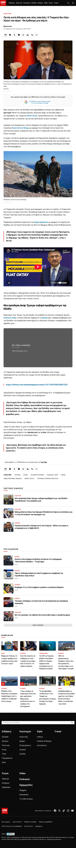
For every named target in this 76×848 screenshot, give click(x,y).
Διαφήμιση (38, 826)
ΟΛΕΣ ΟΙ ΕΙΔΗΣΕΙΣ (38, 625)
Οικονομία (26, 3)
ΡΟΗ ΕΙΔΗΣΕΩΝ (11, 549)
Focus (51, 3)
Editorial (5, 779)
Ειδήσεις (12, 3)
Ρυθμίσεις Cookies (30, 822)
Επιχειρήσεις (25, 745)
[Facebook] (55, 810)
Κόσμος (40, 3)
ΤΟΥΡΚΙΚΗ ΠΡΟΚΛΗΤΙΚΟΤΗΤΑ (47, 478)
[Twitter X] (59, 810)
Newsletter (24, 794)
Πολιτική (19, 3)
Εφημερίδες (26, 785)
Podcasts (24, 779)
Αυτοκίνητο (42, 745)
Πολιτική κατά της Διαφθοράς (12, 826)
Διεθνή (22, 754)
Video (22, 773)
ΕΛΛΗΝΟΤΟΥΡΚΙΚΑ (37, 475)
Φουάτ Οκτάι (32, 116)
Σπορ (4, 749)
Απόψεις (6, 783)
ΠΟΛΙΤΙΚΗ (7, 13)
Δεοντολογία (17, 822)
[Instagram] (68, 810)
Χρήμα (22, 741)
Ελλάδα (34, 3)
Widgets (22, 790)
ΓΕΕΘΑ (63, 475)
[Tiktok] (64, 810)
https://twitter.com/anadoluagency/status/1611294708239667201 (37, 384)
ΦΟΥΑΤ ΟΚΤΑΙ (29, 478)
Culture (40, 737)
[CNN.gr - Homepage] (3, 3)
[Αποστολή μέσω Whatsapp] (23, 35)
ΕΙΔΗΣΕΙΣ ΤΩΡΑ (52, 475)
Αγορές (22, 749)
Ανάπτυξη (23, 737)
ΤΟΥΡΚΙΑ (17, 475)
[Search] (72, 722)
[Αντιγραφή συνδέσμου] (32, 35)
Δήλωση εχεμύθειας (45, 822)
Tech (4, 754)
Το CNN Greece (26, 799)
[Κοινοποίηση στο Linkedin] (28, 35)
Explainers (6, 787)
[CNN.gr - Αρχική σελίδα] (5, 811)
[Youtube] (72, 810)
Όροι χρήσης (6, 822)
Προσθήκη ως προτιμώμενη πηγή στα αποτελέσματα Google (39, 102)
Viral (4, 762)
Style (46, 3)
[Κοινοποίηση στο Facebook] (10, 35)
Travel (56, 3)
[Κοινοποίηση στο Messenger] (19, 35)
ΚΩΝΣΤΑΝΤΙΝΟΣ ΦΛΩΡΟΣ (13, 478)
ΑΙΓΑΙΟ (25, 475)
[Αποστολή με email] (37, 35)
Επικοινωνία (28, 826)
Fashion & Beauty (44, 741)
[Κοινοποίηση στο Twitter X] (14, 35)
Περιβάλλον (7, 758)
